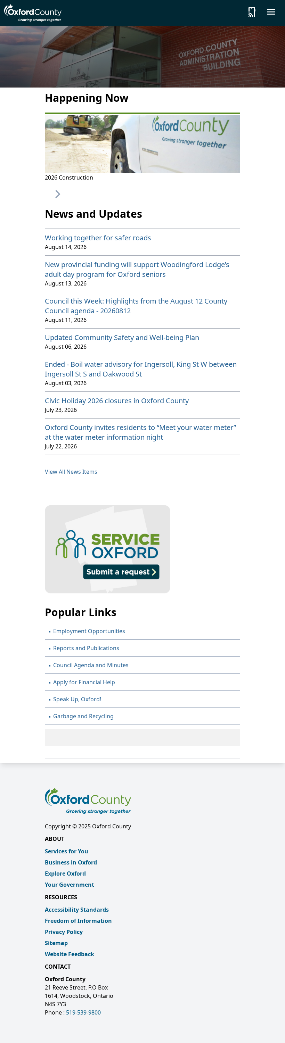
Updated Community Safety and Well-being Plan (122, 337)
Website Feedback (69, 954)
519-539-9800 (83, 1012)
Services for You (66, 851)
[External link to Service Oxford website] (142, 549)
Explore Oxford (65, 873)
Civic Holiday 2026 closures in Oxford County (117, 400)
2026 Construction (69, 177)
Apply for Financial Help (84, 682)
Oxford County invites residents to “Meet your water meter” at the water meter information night (140, 432)
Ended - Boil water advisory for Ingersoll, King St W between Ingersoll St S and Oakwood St (141, 369)
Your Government (69, 884)
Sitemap (56, 943)
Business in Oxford (71, 862)
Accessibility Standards (77, 909)
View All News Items (71, 471)
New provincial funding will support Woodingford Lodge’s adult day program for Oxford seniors (137, 269)
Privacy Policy (64, 932)
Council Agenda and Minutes (91, 665)
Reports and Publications (86, 648)
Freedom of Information (78, 921)
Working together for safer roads (98, 237)
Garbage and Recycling (83, 716)
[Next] (57, 194)
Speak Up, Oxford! (77, 699)
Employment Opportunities (89, 631)
